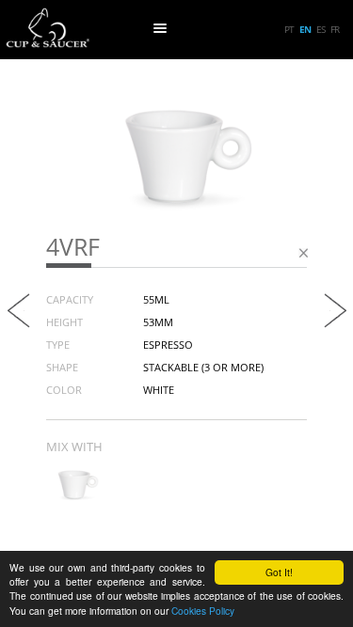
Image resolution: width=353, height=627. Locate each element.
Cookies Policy (202, 610)
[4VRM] (335, 323)
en (305, 29)
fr (334, 29)
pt (289, 29)
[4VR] (19, 323)
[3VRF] (75, 496)
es (320, 29)
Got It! (279, 572)
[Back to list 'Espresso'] (303, 256)
